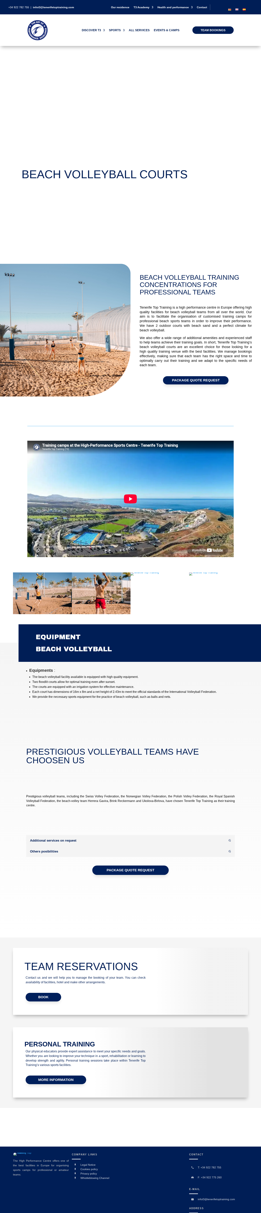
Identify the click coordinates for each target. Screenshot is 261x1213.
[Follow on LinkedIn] (240, 4)
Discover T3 (91, 30)
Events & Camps (166, 30)
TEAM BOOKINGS (213, 30)
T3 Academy (141, 7)
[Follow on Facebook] (234, 4)
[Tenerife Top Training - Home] (37, 39)
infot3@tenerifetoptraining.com (53, 7)
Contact (202, 7)
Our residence (120, 7)
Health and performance (173, 7)
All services (139, 30)
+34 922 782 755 (19, 7)
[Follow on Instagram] (247, 4)
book (43, 997)
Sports (115, 30)
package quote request (196, 380)
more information (56, 1080)
